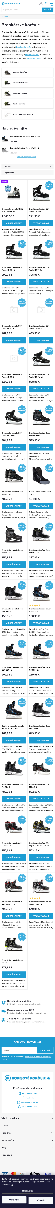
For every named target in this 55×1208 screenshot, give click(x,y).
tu (12, 1184)
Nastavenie (27, 1190)
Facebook (30, 1098)
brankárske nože (23, 47)
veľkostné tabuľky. (35, 58)
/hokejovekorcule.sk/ (29, 1102)
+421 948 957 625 (29, 1093)
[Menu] (51, 3)
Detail (14, 223)
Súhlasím (41, 1200)
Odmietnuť (14, 1199)
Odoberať (45, 1050)
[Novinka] (14, 193)
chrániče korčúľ (32, 54)
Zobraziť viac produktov (26, 157)
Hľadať (47, 9)
